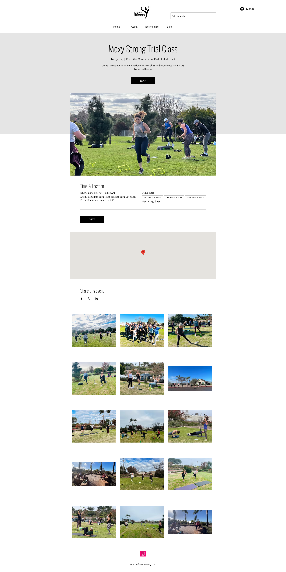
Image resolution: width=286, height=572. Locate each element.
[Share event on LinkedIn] (96, 298)
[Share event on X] (89, 298)
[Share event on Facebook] (81, 298)
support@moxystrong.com (143, 564)
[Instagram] (143, 553)
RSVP (143, 80)
